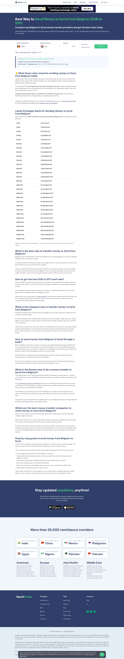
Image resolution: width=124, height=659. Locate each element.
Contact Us (43, 619)
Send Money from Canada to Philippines (26, 576)
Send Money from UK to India (47, 566)
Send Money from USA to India (23, 570)
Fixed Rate (84, 44)
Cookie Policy (23, 656)
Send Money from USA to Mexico (24, 566)
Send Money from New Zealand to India (72, 570)
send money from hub (69, 101)
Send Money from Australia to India (71, 568)
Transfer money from (22, 43)
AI (87, 604)
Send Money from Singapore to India (72, 574)
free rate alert (42, 296)
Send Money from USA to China (24, 568)
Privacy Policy (89, 654)
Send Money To (44, 600)
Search (101, 46)
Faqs (64, 608)
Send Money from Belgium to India (48, 576)
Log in (105, 2)
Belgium (34, 52)
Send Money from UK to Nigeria (47, 568)
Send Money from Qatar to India (94, 578)
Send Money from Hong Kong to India (72, 572)
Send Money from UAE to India (94, 566)
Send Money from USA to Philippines (25, 572)
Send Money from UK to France (47, 570)
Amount (65, 43)
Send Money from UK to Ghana (47, 572)
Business (83, 2)
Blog (88, 600)
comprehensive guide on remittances (29, 383)
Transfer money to (45, 43)
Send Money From (45, 604)
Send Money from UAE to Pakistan (95, 568)
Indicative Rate (86, 47)
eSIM (75, 2)
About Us (42, 615)
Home (17, 52)
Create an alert (93, 2)
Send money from (25, 52)
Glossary (65, 604)
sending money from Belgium (49, 103)
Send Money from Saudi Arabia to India (96, 570)
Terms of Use (66, 611)
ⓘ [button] (26, 63)
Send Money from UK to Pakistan (48, 574)
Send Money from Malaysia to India (71, 576)
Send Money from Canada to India (24, 574)
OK (102, 654)
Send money (67, 2)
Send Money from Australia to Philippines (73, 566)
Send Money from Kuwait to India (95, 576)
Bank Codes (66, 600)
